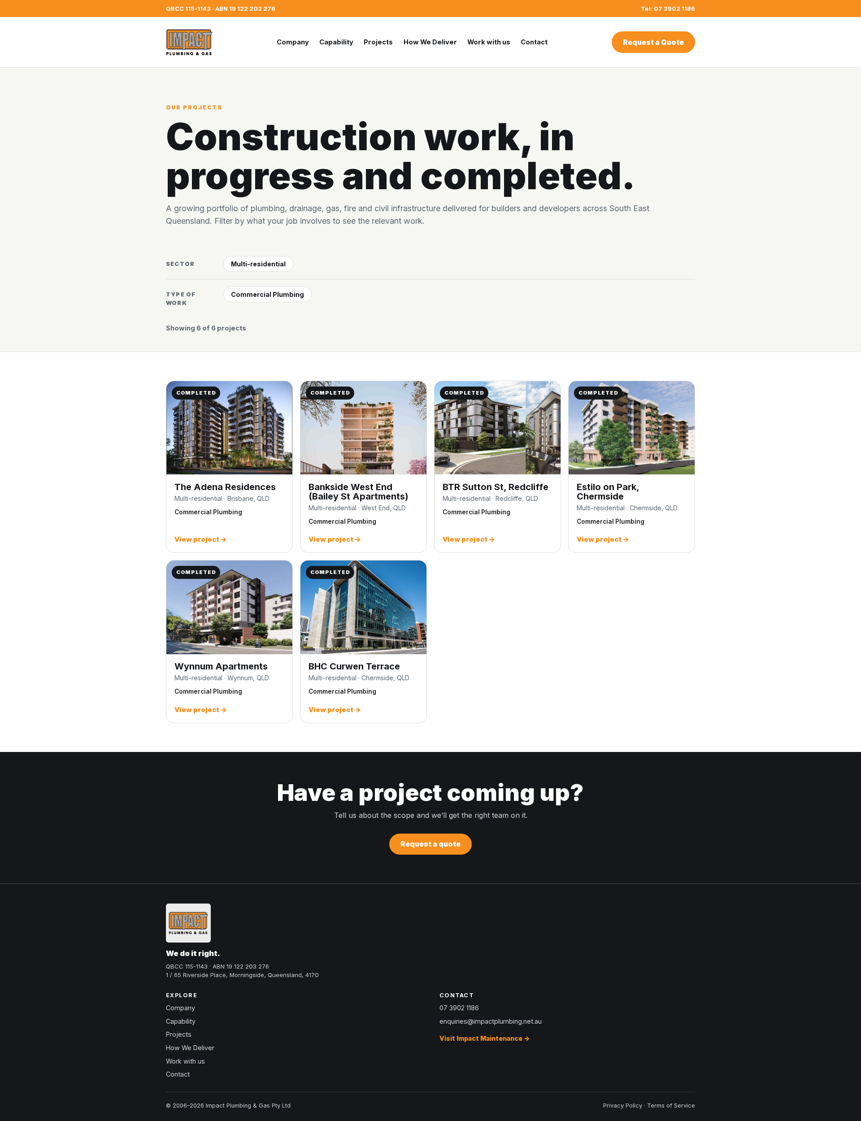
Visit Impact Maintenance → (484, 1038)
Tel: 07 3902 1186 (668, 8)
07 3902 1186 (459, 1008)
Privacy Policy (622, 1105)
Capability (336, 42)
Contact (534, 42)
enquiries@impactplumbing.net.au (490, 1021)
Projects (378, 42)
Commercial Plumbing (267, 294)
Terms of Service (671, 1105)
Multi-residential (258, 264)
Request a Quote (653, 42)
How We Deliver (430, 42)
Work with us (488, 42)
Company (293, 42)
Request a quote (430, 844)
